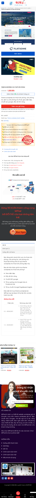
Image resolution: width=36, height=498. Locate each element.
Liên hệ (5, 449)
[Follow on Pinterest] (8, 478)
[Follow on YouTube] (11, 478)
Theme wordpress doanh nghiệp (23, 8)
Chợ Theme (10, 8)
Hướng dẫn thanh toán (10, 443)
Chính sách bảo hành (10, 151)
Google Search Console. (15, 165)
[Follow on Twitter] (5, 478)
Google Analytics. (14, 167)
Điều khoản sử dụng (9, 457)
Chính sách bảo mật (9, 454)
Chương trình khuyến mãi (11, 149)
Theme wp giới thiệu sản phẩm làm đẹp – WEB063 (26, 366)
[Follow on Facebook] (2, 478)
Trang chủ (3, 8)
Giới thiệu (6, 120)
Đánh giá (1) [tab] (6, 248)
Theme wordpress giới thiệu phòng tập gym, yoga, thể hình (8, 367)
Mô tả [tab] (4, 245)
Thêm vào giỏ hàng (18, 106)
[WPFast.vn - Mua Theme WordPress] (18, 3)
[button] (2, 3)
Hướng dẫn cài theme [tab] (9, 252)
